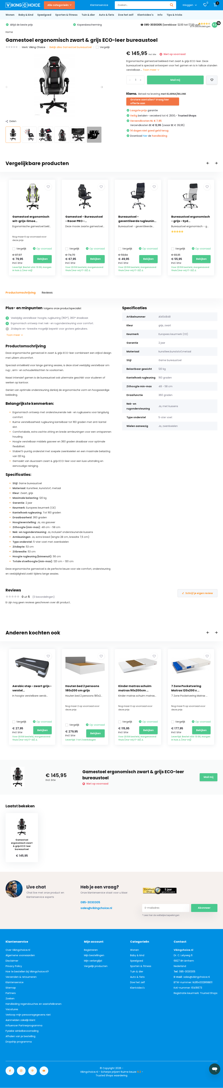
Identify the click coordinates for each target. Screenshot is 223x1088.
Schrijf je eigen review (199, 593)
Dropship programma (19, 1041)
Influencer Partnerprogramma (24, 1025)
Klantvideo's (145, 15)
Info (160, 15)
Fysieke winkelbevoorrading (22, 1031)
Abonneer (204, 908)
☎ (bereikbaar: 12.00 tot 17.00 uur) (170, 24)
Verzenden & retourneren (21, 977)
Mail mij (175, 80)
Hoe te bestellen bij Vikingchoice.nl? (27, 971)
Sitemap (11, 987)
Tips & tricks (174, 15)
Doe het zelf (125, 15)
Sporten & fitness (66, 15)
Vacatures (12, 1009)
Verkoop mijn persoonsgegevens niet (28, 1014)
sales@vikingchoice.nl (96, 908)
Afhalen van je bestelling (20, 1036)
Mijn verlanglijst (93, 960)
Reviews (47, 293)
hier (145, 136)
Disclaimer (12, 960)
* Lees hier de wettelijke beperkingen (160, 915)
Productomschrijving (21, 293)
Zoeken (10, 998)
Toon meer (150, 70)
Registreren (91, 950)
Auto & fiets (106, 15)
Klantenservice (99, 5)
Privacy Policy (14, 966)
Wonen (10, 15)
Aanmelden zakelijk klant (20, 1020)
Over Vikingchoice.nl (18, 950)
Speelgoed (44, 15)
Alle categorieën (58, 5)
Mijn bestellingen (94, 955)
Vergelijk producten (95, 966)
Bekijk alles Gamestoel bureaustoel (70, 47)
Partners (11, 993)
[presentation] (7, 87)
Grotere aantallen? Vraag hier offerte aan (149, 101)
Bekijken (42, 259)
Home (9, 32)
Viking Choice (37, 47)
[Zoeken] (171, 5)
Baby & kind (25, 15)
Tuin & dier (88, 15)
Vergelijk (105, 47)
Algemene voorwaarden (20, 955)
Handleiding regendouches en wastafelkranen (33, 1004)
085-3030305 (90, 902)
